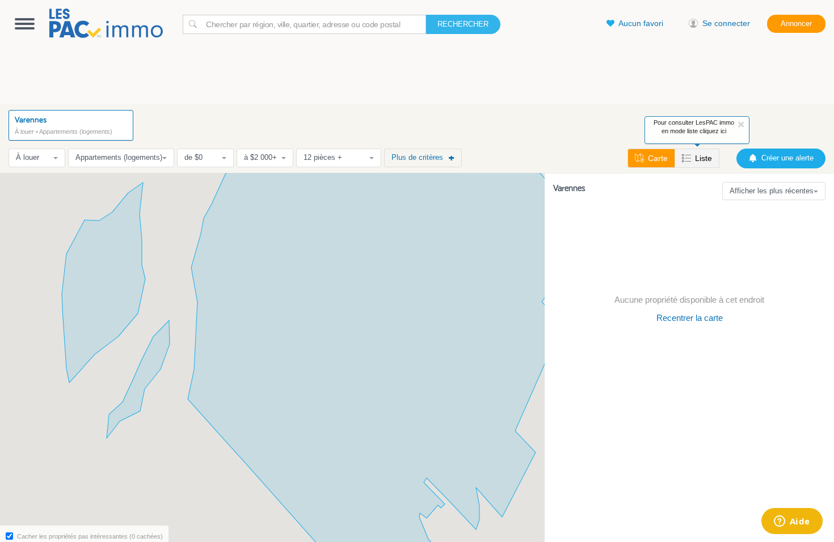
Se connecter (726, 23)
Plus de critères (417, 157)
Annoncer (796, 23)
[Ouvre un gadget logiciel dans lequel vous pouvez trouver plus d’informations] (792, 522)
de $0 (193, 157)
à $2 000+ (260, 157)
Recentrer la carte (689, 318)
